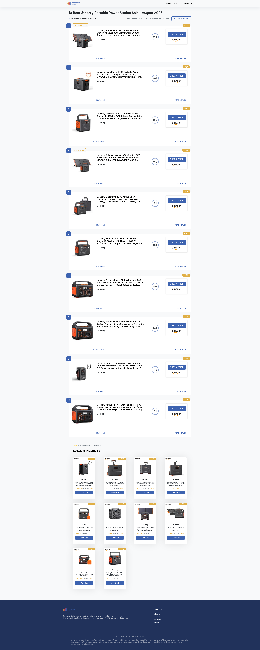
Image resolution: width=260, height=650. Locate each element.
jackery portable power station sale (91, 445)
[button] (140, 58)
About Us (157, 614)
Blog (175, 3)
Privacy (156, 622)
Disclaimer (157, 620)
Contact (157, 617)
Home (168, 3)
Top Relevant (182, 18)
